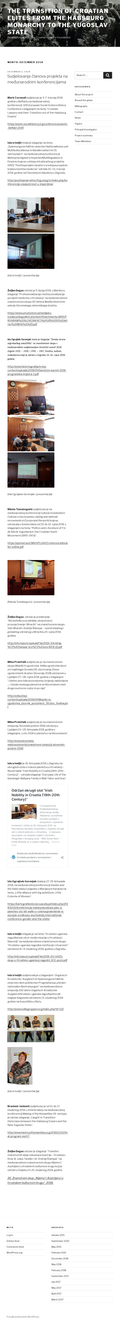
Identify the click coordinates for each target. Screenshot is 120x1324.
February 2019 (58, 1252)
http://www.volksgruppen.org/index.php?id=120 (36, 1009)
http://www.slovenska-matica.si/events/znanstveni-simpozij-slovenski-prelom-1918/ (36, 744)
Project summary (84, 135)
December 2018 (59, 1258)
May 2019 (56, 1246)
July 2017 (55, 1281)
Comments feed (15, 1246)
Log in (10, 1235)
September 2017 (60, 1276)
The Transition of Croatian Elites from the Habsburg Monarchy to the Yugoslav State (58, 22)
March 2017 (57, 1299)
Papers (78, 123)
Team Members (83, 141)
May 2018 (56, 1264)
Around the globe (84, 100)
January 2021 (58, 1235)
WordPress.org (14, 1252)
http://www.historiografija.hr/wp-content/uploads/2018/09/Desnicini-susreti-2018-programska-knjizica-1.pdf (37, 370)
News (78, 117)
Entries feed (13, 1241)
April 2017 (56, 1293)
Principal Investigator (86, 129)
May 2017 (56, 1287)
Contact (79, 112)
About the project (84, 94)
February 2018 (58, 1270)
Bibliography (81, 106)
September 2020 (60, 1241)
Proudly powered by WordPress (23, 1316)
